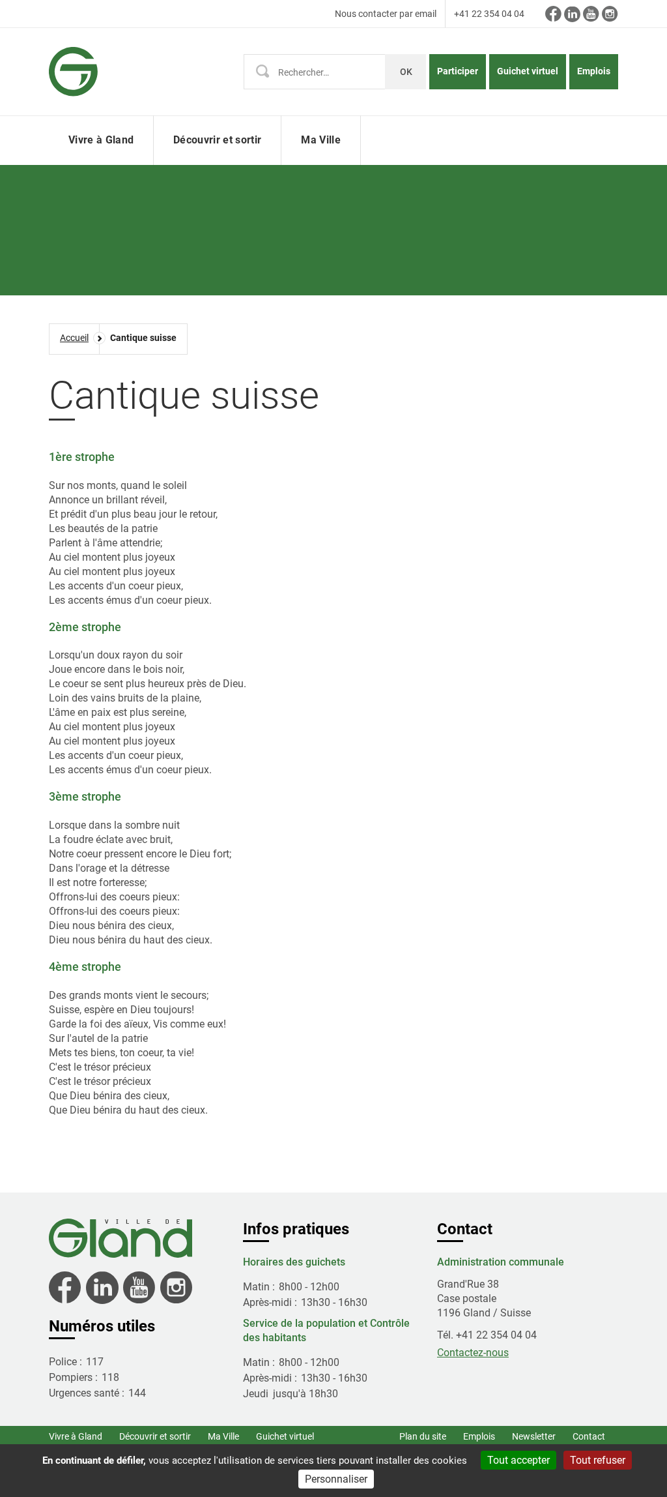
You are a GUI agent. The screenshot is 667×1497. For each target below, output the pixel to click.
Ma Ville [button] (321, 140)
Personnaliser (336, 1479)
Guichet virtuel (527, 71)
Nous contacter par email (385, 13)
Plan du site (422, 1436)
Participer (457, 71)
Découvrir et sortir (155, 1436)
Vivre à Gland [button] (101, 140)
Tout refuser (597, 1460)
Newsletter (534, 1436)
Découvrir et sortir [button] (217, 140)
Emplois (593, 71)
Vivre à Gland (75, 1436)
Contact (589, 1436)
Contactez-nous (473, 1352)
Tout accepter (518, 1460)
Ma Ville (223, 1436)
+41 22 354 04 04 (489, 13)
